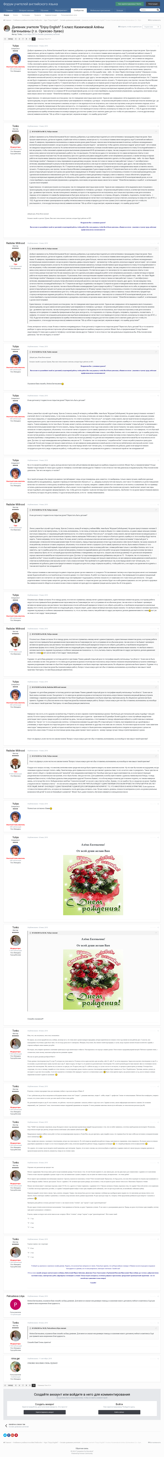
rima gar (15, 1358)
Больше (120, 10)
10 (33, 39)
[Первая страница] (5, 39)
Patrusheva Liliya (15, 1296)
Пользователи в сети (69, 15)
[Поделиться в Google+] (12, 1435)
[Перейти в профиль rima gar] (15, 1366)
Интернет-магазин (26, 10)
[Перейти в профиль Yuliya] (15, 58)
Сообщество (79, 10)
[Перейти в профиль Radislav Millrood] (15, 256)
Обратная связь (82, 1448)
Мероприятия (60, 10)
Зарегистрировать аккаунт (45, 1412)
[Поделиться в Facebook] (8, 1435)
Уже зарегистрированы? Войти (129, 4)
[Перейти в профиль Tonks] (7, 28)
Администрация (51, 15)
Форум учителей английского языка (30, 4)
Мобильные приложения (100, 10)
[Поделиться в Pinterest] (16, 1435)
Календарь (26, 15)
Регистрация (153, 4)
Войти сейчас (119, 1412)
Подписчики (148, 27)
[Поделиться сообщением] (158, 46)
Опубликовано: (37, 46)
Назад (10, 39)
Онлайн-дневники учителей (49, 34)
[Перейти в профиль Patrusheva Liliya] (15, 1304)
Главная (9, 10)
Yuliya (15, 45)
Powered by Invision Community (82, 1453)
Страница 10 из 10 (44, 39)
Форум (6, 15)
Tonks (19, 34)
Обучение (44, 10)
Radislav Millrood (15, 243)
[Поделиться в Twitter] (5, 1435)
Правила (37, 15)
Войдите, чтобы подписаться (130, 27)
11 (158, 27)
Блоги (15, 15)
